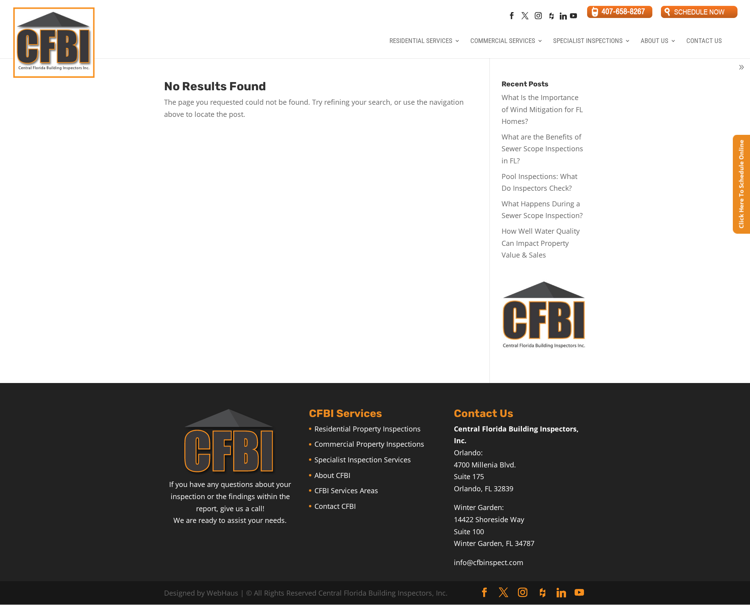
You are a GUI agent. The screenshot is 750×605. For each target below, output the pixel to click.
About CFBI (332, 475)
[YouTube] (573, 18)
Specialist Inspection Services (362, 459)
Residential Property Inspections (367, 428)
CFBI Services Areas (346, 490)
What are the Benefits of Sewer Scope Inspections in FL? (542, 148)
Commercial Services (502, 41)
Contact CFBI (335, 506)
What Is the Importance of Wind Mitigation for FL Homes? (542, 109)
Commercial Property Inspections (369, 444)
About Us (654, 41)
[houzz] (551, 18)
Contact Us (704, 41)
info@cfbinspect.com (488, 562)
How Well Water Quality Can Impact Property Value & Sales (541, 243)
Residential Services (420, 41)
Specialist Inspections (588, 41)
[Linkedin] (563, 18)
